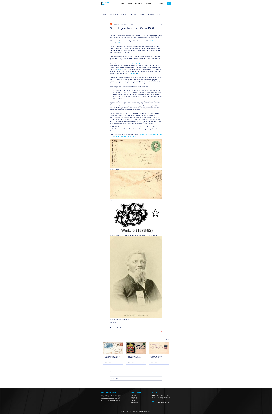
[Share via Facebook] (110, 327)
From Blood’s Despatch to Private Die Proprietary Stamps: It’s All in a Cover (112, 357)
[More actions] (161, 24)
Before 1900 (123, 14)
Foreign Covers (135, 404)
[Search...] (169, 3)
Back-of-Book (150, 14)
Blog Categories (136, 392)
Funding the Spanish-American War (156, 357)
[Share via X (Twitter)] (114, 327)
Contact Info (156, 392)
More (158, 14)
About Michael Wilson (109, 392)
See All (167, 339)
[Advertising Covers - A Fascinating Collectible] (136, 348)
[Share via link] (121, 327)
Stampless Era (114, 14)
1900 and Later (134, 14)
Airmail (142, 14)
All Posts (105, 14)
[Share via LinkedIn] (117, 327)
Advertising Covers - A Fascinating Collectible (134, 357)
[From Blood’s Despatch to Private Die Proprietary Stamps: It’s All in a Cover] (113, 348)
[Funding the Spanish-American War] (159, 348)
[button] (167, 14)
